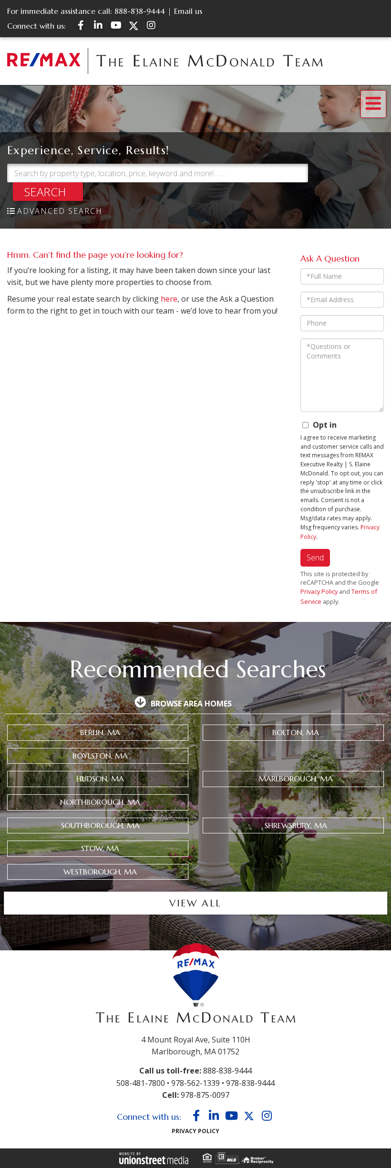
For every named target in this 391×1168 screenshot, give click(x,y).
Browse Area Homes (191, 703)
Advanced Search (60, 211)
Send (315, 557)
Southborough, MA (100, 825)
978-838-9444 (250, 1083)
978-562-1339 (195, 1083)
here (169, 299)
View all (195, 903)
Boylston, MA (100, 755)
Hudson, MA (100, 778)
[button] (48, 191)
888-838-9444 (139, 11)
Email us (188, 11)
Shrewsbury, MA (296, 825)
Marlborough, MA (295, 778)
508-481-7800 (140, 1083)
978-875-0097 (205, 1095)
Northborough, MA (100, 802)
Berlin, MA (100, 732)
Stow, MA (100, 848)
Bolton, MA (295, 732)
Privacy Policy (319, 591)
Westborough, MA (100, 871)
